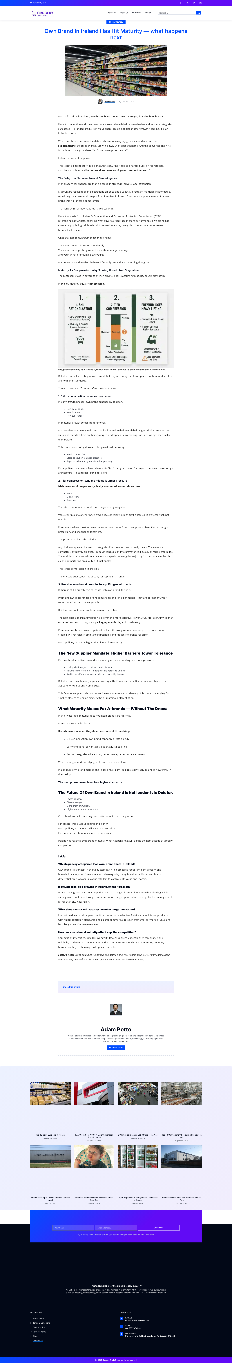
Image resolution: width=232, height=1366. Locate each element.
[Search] (198, 13)
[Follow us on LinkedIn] (194, 3)
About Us (124, 13)
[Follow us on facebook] (181, 3)
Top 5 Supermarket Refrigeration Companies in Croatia (138, 1198)
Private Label (117, 22)
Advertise (136, 13)
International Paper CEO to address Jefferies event (50, 1198)
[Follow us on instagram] (200, 3)
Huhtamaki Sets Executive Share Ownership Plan (181, 1198)
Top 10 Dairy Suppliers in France (50, 1135)
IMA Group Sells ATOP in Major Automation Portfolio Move (94, 1136)
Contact (112, 13)
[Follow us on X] (187, 3)
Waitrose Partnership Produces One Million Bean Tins (94, 1198)
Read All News (116, 1048)
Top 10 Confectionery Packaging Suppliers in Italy (182, 1136)
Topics (148, 13)
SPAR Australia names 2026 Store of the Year (138, 1135)
